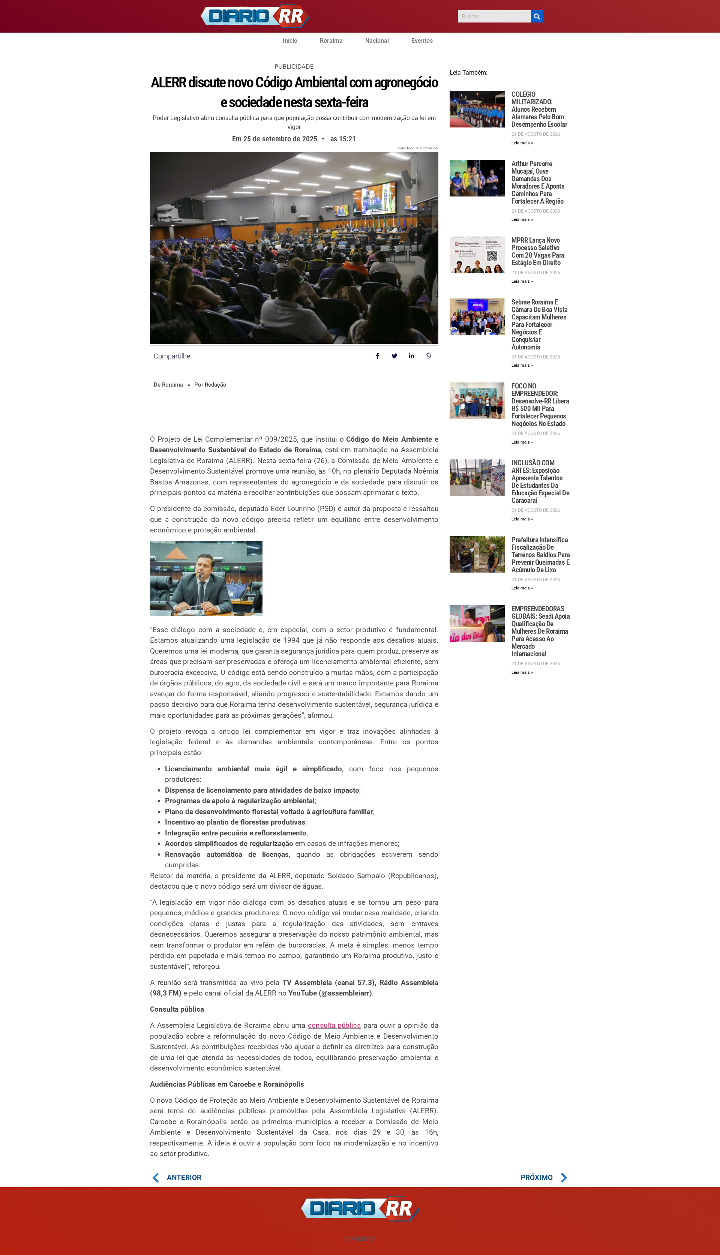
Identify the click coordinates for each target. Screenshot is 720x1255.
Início (290, 40)
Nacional (377, 40)
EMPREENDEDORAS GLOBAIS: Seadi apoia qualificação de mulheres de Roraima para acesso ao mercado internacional (541, 631)
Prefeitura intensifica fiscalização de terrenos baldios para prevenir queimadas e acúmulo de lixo (541, 554)
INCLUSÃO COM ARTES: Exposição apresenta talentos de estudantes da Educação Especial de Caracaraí (540, 482)
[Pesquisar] (537, 16)
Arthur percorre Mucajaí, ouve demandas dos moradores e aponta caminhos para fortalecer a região (538, 182)
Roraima (331, 40)
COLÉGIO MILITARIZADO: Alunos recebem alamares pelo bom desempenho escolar (539, 109)
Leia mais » (522, 143)
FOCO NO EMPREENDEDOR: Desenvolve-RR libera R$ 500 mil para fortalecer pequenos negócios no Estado (540, 405)
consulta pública (334, 1025)
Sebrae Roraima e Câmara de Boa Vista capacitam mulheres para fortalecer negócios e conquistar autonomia (540, 324)
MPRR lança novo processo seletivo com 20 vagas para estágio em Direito (538, 251)
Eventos (422, 40)
